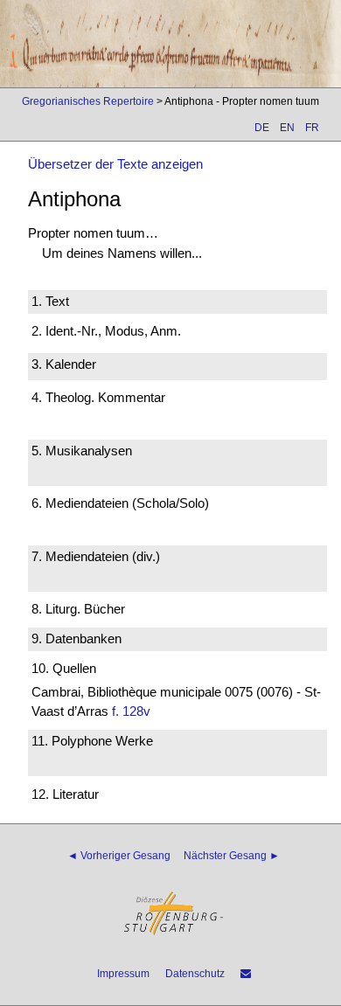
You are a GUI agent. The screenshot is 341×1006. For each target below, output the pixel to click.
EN (287, 127)
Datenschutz (195, 974)
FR (312, 127)
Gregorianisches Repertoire (88, 101)
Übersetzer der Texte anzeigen (115, 163)
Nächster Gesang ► (232, 856)
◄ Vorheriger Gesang (118, 856)
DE (261, 127)
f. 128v (131, 711)
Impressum (123, 974)
